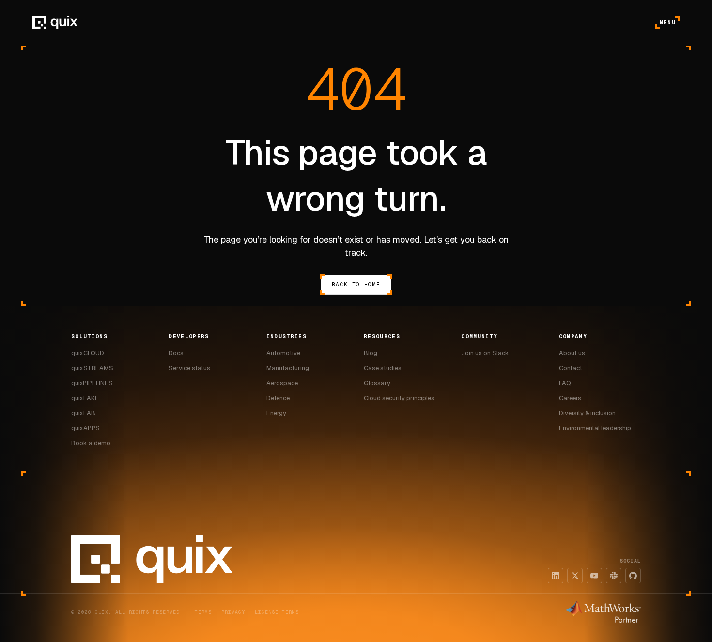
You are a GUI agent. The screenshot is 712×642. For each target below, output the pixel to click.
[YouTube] (594, 575)
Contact (570, 368)
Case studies (383, 368)
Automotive (283, 353)
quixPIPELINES (92, 383)
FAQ (565, 383)
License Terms (277, 612)
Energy (276, 413)
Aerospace (282, 383)
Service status (189, 368)
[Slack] (613, 575)
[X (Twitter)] (575, 575)
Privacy (233, 612)
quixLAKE (85, 398)
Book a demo (90, 443)
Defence (278, 398)
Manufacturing (287, 368)
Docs (176, 353)
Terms (203, 612)
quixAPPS (85, 428)
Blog (370, 353)
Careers (570, 398)
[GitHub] (633, 575)
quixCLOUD (87, 353)
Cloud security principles (399, 398)
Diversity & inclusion (587, 413)
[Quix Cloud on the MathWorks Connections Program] (603, 612)
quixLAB (83, 413)
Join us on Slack (485, 353)
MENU (668, 22)
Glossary (377, 383)
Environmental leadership (595, 428)
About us (572, 353)
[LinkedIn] (555, 575)
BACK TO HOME (356, 284)
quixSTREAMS (92, 368)
